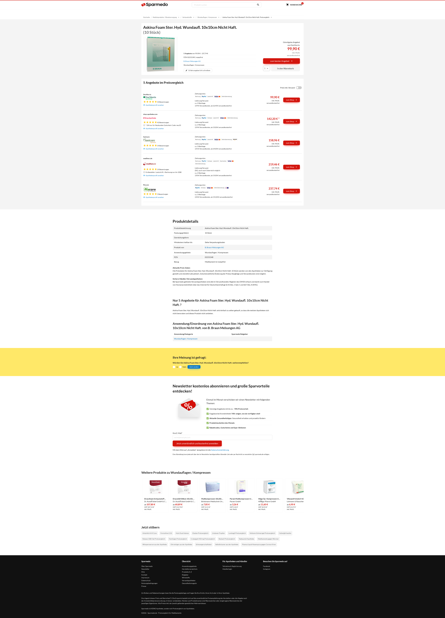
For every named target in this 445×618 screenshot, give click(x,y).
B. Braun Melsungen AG (192, 61)
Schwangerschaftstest (203, 544)
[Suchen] (257, 4)
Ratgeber (185, 575)
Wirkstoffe (186, 578)
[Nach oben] (438, 611)
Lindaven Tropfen (218, 533)
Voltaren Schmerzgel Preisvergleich (262, 533)
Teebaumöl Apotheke (246, 539)
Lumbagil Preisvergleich (237, 533)
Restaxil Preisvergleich (227, 539)
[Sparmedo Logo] (154, 4)
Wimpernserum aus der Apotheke (155, 544)
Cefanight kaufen (285, 533)
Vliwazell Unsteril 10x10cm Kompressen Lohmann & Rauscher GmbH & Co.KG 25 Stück (298, 499)
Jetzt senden (194, 367)
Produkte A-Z (187, 572)
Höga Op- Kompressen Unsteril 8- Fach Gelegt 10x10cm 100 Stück (269, 499)
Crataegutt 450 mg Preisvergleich (203, 539)
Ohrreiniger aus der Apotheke (181, 544)
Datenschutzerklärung (220, 450)
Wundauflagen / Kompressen (185, 339)
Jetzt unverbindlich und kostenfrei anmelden (197, 443)
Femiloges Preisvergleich (178, 539)
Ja (177, 367)
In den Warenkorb (285, 68)
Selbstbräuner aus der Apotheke (226, 544)
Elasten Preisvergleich (200, 533)
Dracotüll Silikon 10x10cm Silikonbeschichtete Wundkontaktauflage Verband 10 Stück (184, 499)
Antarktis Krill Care (150, 533)
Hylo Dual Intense (182, 533)
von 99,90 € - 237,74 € (196, 53)
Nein (184, 367)
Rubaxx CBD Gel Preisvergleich (154, 539)
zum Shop (290, 100)
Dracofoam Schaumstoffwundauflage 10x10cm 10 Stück (155, 499)
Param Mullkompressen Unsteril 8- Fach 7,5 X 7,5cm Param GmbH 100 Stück (241, 499)
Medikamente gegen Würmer (268, 539)
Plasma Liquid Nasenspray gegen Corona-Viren (259, 544)
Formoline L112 (166, 533)
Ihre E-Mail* (177, 433)
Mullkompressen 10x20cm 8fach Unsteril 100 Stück (212, 499)
